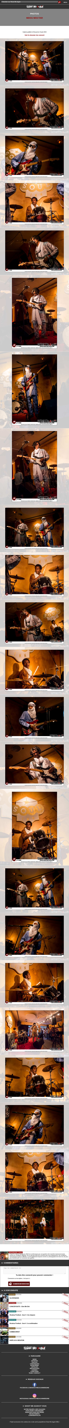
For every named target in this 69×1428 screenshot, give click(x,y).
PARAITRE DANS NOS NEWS (34, 1412)
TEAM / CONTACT (34, 1373)
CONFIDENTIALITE (34, 1415)
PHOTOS (34, 1362)
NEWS (35, 1359)
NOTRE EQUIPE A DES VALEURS (34, 1409)
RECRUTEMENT (34, 1414)
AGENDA (34, 1370)
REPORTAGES (34, 1368)
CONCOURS (35, 1371)
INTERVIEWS (34, 1365)
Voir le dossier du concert (34, 35)
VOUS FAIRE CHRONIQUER (34, 1411)
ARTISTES (34, 1361)
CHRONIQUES (34, 1364)
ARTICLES (34, 1367)
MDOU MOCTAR (34, 18)
